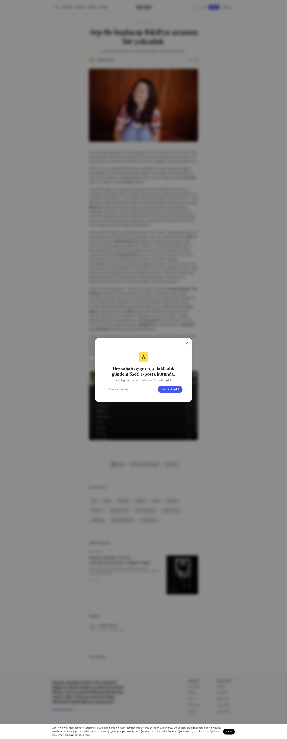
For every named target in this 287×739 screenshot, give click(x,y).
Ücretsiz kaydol (170, 389)
